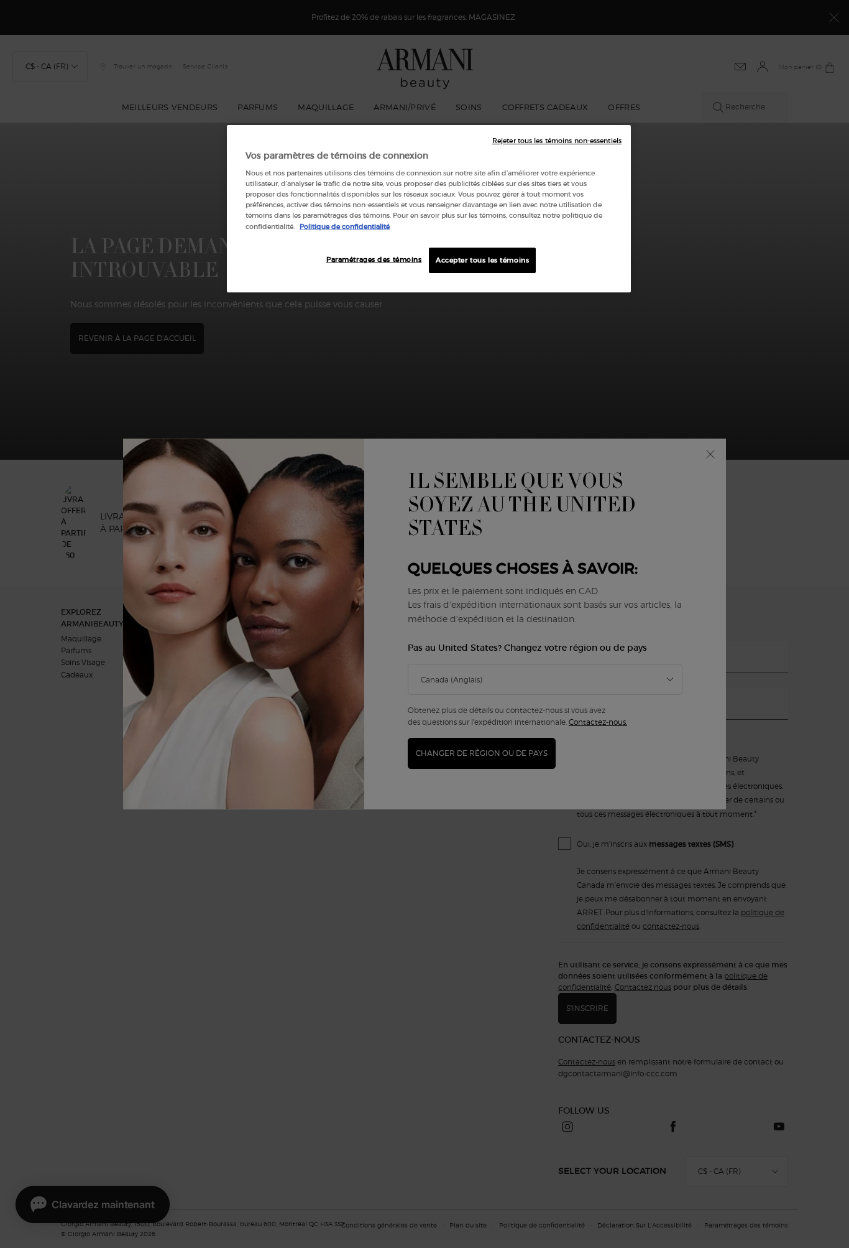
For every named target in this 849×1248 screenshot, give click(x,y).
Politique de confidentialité (345, 226)
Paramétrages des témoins (374, 259)
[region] (429, 209)
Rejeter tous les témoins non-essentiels (557, 141)
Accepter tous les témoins (482, 260)
